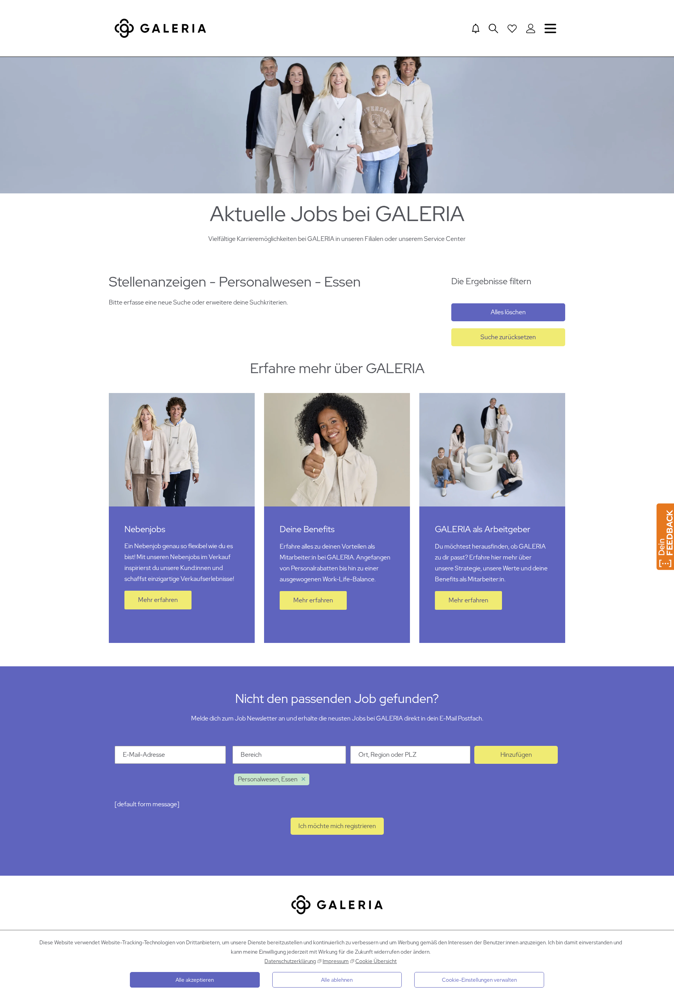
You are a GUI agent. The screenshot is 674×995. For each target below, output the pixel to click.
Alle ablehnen (337, 979)
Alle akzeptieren (195, 979)
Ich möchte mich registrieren (337, 826)
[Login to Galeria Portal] (530, 28)
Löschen (303, 779)
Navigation (550, 28)
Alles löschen (508, 312)
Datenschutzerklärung (290, 961)
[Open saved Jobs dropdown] (512, 28)
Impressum (336, 961)
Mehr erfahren (158, 600)
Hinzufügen (516, 755)
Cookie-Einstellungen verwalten (479, 979)
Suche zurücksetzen (508, 337)
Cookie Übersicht (376, 961)
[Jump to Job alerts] (475, 28)
